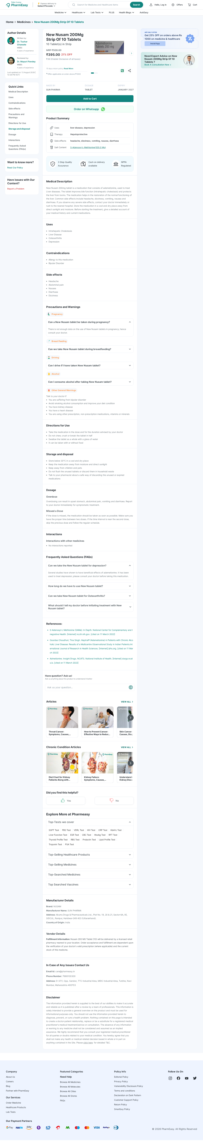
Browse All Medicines (70, 1082)
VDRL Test (79, 830)
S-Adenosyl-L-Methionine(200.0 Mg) (88, 147)
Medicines (24, 22)
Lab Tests (96, 12)
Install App (155, 43)
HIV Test (91, 830)
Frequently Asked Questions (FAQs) (17, 147)
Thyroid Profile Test (58, 839)
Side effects (14, 108)
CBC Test (86, 835)
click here (88, 1042)
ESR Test (74, 835)
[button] (106, 4)
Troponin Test (55, 844)
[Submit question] (131, 687)
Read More (68, 68)
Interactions (14, 140)
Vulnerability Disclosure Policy (128, 1086)
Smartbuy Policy (122, 1109)
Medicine (59, 12)
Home (10, 22)
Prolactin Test (89, 839)
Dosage (12, 134)
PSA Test (69, 844)
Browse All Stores (68, 1096)
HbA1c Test (116, 830)
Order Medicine (13, 1102)
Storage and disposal (19, 128)
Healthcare (77, 12)
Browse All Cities (68, 1091)
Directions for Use (17, 123)
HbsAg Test (100, 835)
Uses (11, 97)
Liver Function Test (58, 835)
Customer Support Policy (126, 1100)
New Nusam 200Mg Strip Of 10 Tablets (59, 22)
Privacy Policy (121, 1081)
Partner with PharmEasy (17, 1090)
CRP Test (102, 830)
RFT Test (113, 835)
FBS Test (66, 830)
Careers (10, 1081)
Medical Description (18, 91)
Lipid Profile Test (107, 839)
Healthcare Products (16, 1107)
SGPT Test (54, 830)
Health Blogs (125, 12)
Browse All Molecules (70, 1086)
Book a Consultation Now (156, 64)
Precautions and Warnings (16, 116)
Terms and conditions (124, 1090)
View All (126, 701)
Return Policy (120, 1104)
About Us (10, 1077)
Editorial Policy (121, 1077)
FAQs (62, 1100)
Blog (8, 1086)
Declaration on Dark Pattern (127, 1095)
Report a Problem (15, 188)
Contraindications (17, 103)
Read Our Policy (15, 167)
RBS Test (75, 839)
